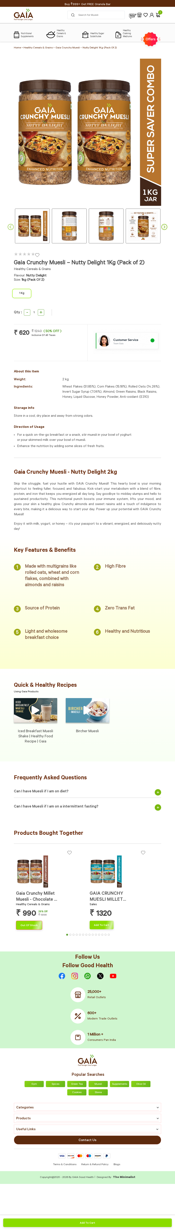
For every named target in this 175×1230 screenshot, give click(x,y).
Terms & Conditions (65, 1164)
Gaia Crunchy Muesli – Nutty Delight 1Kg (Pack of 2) (86, 47)
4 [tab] (78, 936)
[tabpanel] (51, 890)
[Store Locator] (139, 15)
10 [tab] (97, 936)
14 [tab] (110, 936)
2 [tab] (71, 936)
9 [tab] (94, 936)
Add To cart (87, 1223)
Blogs (117, 1164)
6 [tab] (84, 936)
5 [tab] (81, 936)
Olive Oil (141, 1084)
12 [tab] (103, 936)
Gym (34, 1084)
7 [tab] (87, 936)
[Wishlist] (145, 15)
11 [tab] (100, 936)
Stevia (98, 1092)
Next (164, 227)
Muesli (98, 1084)
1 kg (21, 293)
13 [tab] (107, 936)
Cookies (77, 1092)
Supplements (119, 1084)
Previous (10, 227)
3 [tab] (75, 936)
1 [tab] (68, 936)
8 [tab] (91, 936)
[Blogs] (132, 15)
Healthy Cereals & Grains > (39, 47)
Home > (18, 47)
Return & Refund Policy (94, 1164)
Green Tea (77, 1084)
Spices (55, 1084)
